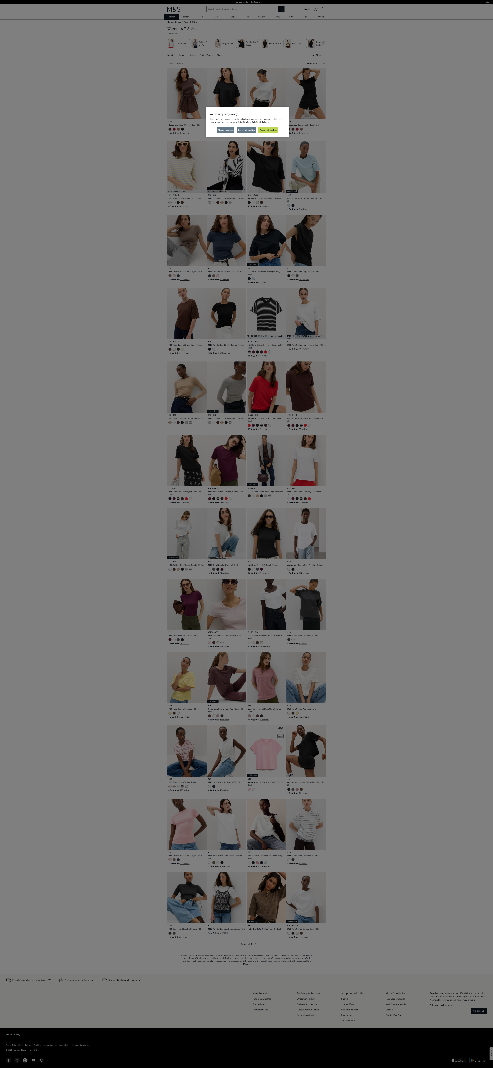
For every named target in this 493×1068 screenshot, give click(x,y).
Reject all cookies (246, 130)
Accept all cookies (268, 130)
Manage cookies (225, 130)
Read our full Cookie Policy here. (257, 122)
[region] (247, 122)
